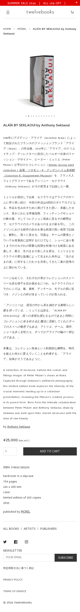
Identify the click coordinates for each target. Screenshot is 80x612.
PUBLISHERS (48, 529)
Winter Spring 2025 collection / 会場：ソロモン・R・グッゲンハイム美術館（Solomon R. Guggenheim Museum (39, 170)
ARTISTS (30, 529)
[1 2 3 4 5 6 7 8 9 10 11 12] (40, 81)
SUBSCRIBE (65, 558)
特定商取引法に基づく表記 (18, 568)
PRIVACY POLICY (13, 580)
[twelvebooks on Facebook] (15, 542)
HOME (7, 29)
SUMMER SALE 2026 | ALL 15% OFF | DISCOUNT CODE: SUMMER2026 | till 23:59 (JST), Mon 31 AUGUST (36, 3)
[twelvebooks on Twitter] (5, 542)
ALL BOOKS (11, 529)
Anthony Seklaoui (18, 427)
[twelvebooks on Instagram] (26, 542)
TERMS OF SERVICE (14, 592)
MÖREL (21, 29)
